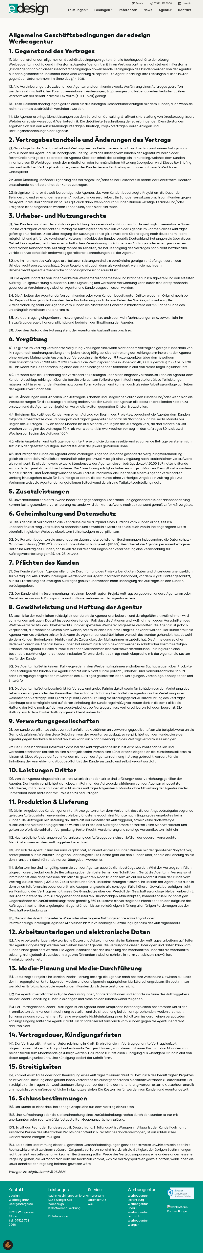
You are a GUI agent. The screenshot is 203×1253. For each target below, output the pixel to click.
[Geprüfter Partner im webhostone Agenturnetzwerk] (180, 1209)
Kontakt (184, 10)
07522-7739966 (162, 3)
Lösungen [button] (102, 10)
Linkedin (186, 3)
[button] (8, 1245)
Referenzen (128, 10)
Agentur (165, 10)
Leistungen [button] (77, 10)
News (148, 10)
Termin (139, 3)
